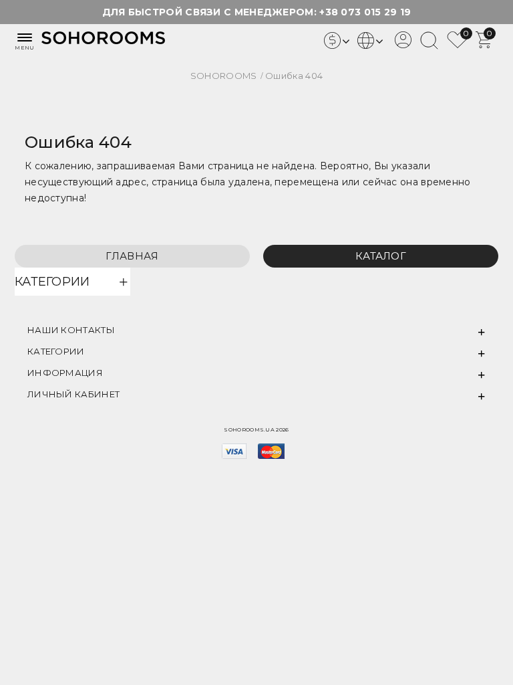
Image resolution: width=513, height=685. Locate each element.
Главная (132, 256)
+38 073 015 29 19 (365, 12)
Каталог (380, 256)
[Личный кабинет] (403, 45)
